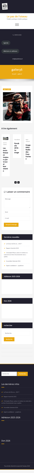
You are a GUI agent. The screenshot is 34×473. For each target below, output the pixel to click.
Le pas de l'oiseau (17, 16)
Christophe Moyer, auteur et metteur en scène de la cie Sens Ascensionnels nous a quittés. (16, 256)
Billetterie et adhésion (10, 51)
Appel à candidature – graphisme (15, 267)
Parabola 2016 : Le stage (8, 148)
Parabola (9, 139)
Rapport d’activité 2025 (12, 250)
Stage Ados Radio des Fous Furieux (20, 152)
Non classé (20, 140)
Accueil (14, 74)
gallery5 (20, 74)
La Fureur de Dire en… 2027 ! (14, 245)
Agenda (5, 43)
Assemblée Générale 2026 (13, 263)
